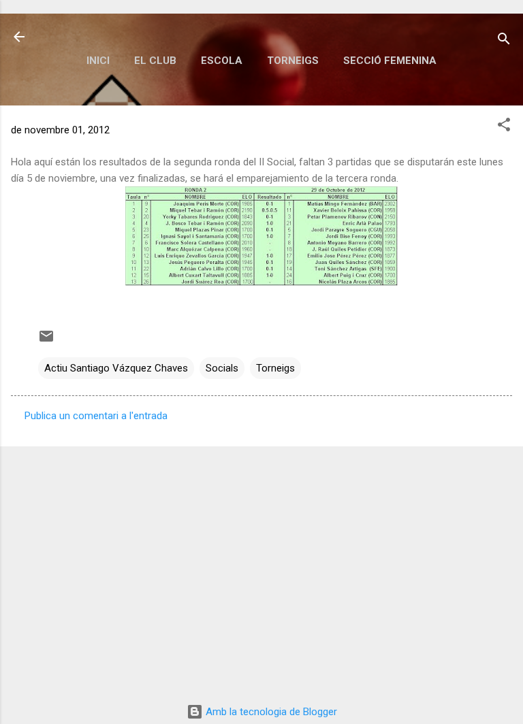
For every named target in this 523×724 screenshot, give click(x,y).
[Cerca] (504, 41)
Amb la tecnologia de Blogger (270, 712)
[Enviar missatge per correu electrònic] (46, 341)
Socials (222, 368)
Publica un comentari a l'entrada (96, 416)
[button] (504, 126)
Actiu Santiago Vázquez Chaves (116, 368)
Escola (221, 60)
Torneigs (293, 60)
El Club (155, 60)
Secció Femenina (390, 60)
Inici (98, 60)
